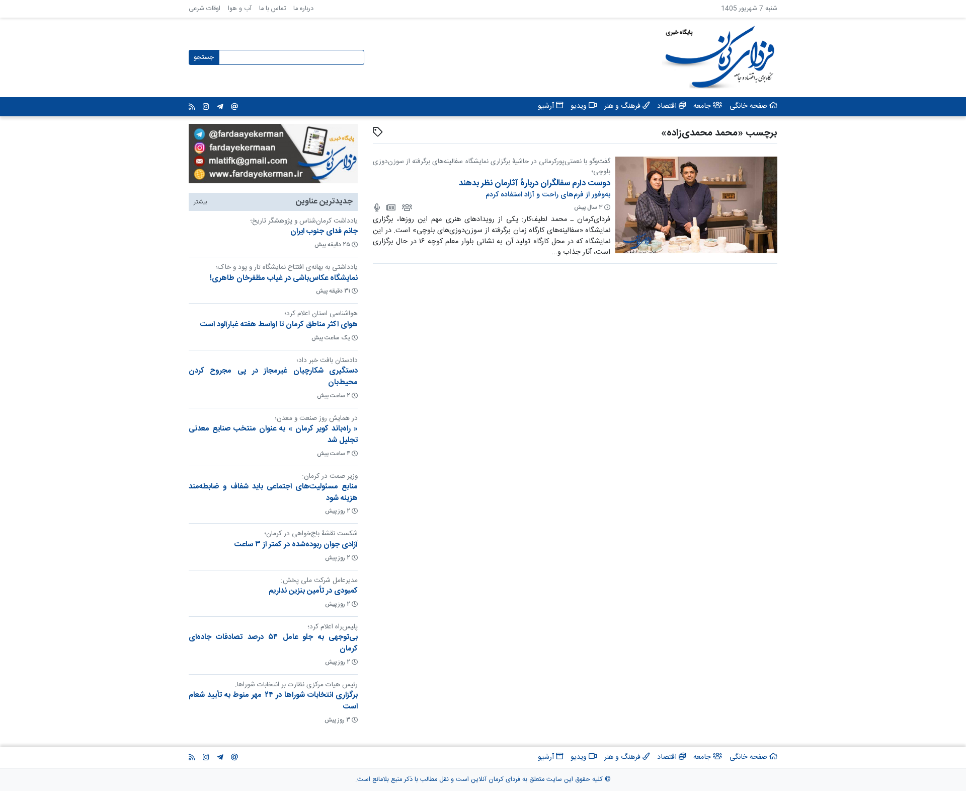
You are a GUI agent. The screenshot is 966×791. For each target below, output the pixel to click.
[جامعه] (406, 207)
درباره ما (303, 9)
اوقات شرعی (204, 9)
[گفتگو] (376, 207)
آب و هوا (240, 9)
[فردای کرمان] (390, 207)
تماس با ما (272, 9)
